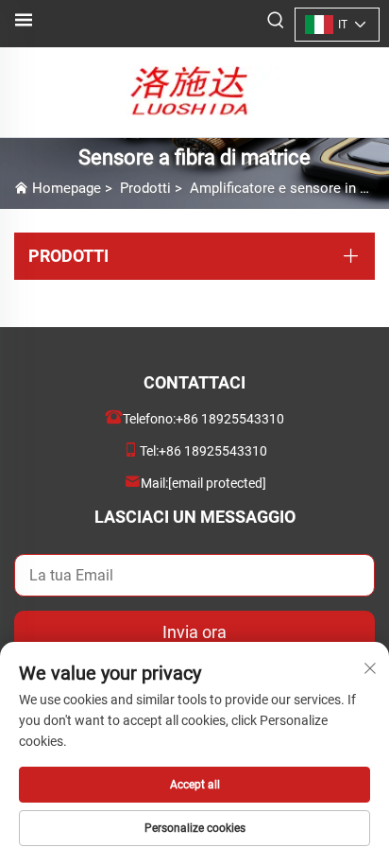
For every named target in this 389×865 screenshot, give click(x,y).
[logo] (194, 91)
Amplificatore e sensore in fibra (288, 188)
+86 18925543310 (230, 418)
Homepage (66, 188)
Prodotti (145, 188)
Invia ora (194, 632)
